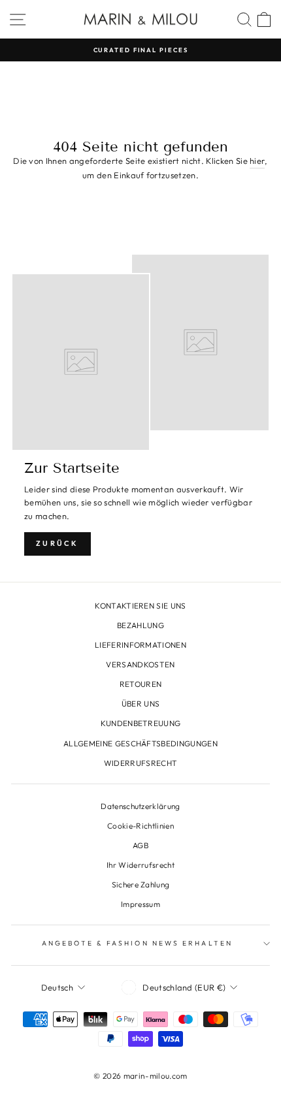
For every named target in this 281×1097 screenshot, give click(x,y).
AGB (140, 845)
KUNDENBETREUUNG (141, 723)
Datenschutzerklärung (140, 806)
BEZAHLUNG (140, 625)
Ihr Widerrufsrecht (140, 865)
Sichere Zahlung (141, 884)
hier (257, 160)
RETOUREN (141, 684)
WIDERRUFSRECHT (141, 763)
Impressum (140, 904)
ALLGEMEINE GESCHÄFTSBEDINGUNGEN (140, 743)
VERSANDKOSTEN (140, 664)
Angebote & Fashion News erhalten (137, 943)
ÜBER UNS (141, 703)
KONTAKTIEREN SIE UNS (140, 606)
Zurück (57, 543)
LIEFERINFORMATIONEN (140, 645)
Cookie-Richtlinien (140, 826)
